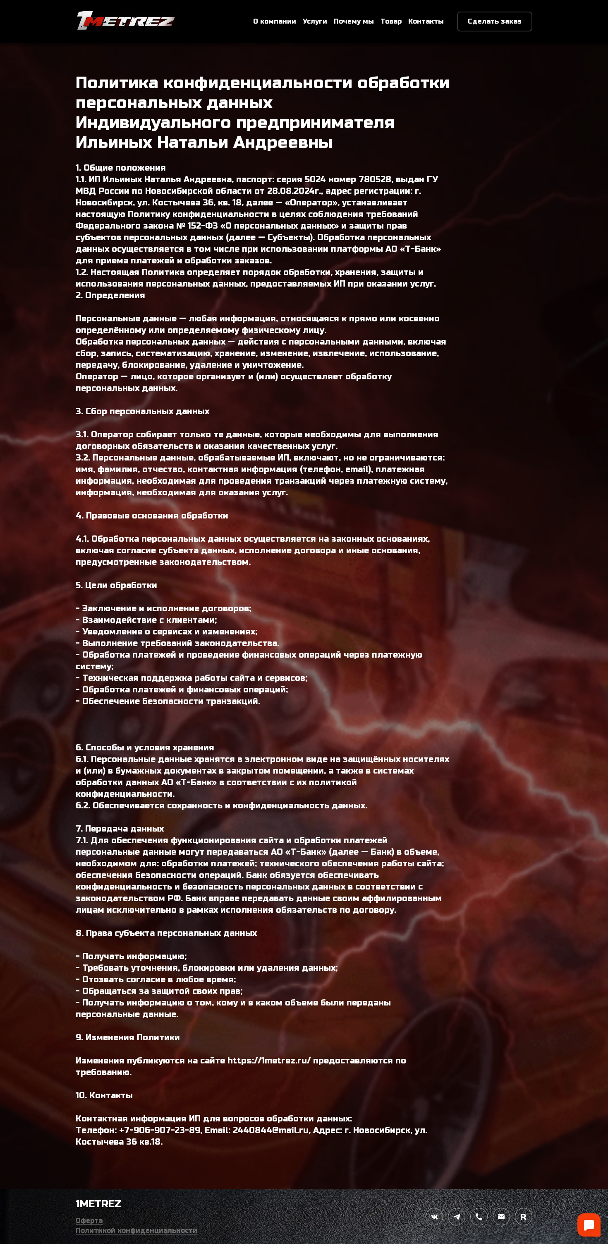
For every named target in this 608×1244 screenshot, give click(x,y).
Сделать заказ (495, 21)
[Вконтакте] (434, 1216)
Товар (391, 21)
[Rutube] (523, 1216)
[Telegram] (456, 1216)
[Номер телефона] (479, 1216)
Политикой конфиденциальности (136, 1230)
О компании (274, 21)
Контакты (426, 21)
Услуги (315, 21)
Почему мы (354, 21)
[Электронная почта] (501, 1216)
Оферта (89, 1221)
